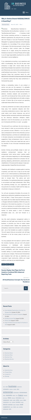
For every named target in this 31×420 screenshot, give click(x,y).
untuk (18, 406)
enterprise (8, 392)
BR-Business (4, 417)
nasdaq (12, 264)
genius (7, 264)
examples (9, 395)
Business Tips (8, 357)
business (12, 386)
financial (25, 395)
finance (20, 395)
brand (3, 264)
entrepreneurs (23, 392)
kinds (23, 397)
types (14, 407)
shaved (14, 404)
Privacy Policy (8, 372)
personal (21, 400)
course (14, 389)
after (4, 386)
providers (18, 402)
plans (24, 400)
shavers (17, 404)
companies (6, 389)
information (19, 397)
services (10, 404)
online (17, 400)
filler (17, 395)
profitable (13, 402)
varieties (21, 407)
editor (18, 389)
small (21, 404)
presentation (6, 402)
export (14, 395)
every (4, 395)
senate (22, 402)
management (6, 400)
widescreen (5, 409)
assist (6, 386)
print (10, 402)
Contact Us (7, 374)
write (10, 409)
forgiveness (5, 397)
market (11, 400)
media (14, 400)
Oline (21, 24)
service (5, 404)
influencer (13, 397)
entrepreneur (16, 392)
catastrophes (19, 386)
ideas (9, 398)
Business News (9, 353)
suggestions (6, 407)
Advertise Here (9, 370)
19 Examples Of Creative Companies (14, 314)
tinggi (12, 406)
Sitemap (7, 376)
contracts (11, 389)
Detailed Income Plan (10, 318)
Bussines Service (9, 359)
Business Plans (5, 24)
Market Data (8, 320)
